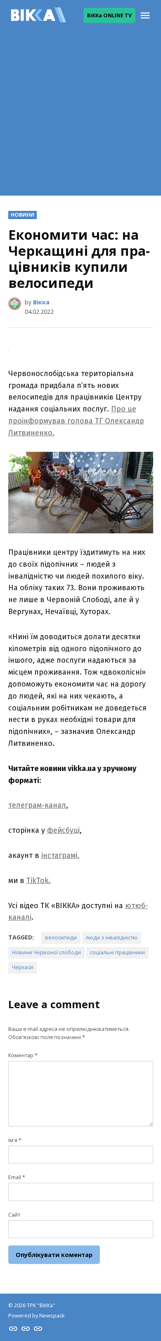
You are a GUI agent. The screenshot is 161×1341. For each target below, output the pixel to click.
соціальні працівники (117, 952)
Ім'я (14, 1140)
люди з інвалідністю (111, 937)
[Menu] (146, 15)
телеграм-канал (37, 805)
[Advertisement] (80, 115)
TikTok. (38, 880)
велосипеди (61, 937)
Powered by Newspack (36, 1315)
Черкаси (22, 967)
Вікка (41, 302)
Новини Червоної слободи (46, 952)
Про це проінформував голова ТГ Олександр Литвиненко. (76, 420)
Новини (22, 214)
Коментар (23, 1055)
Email (16, 1177)
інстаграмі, (60, 855)
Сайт (14, 1214)
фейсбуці (63, 830)
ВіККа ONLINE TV (109, 15)
